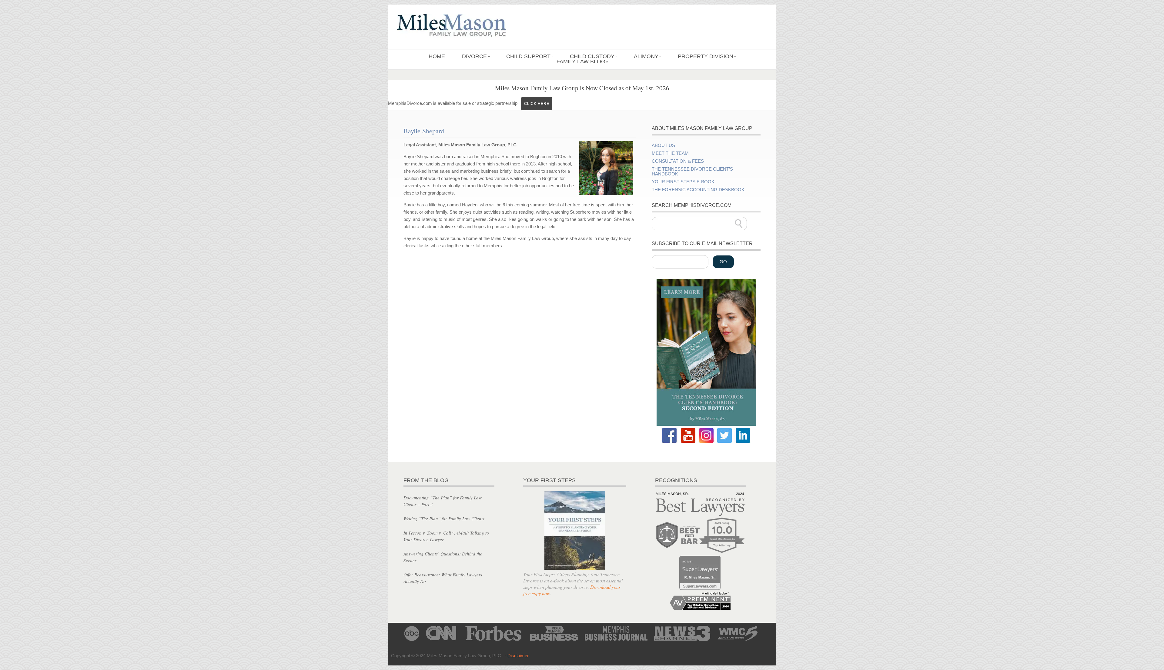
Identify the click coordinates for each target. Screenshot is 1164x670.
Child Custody (593, 56)
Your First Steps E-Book (683, 181)
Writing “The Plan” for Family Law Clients (443, 518)
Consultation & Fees (678, 161)
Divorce (476, 56)
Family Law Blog (582, 61)
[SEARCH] (738, 223)
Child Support (530, 56)
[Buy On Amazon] (706, 424)
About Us (663, 145)
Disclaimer (518, 655)
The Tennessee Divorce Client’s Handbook (692, 171)
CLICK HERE (536, 104)
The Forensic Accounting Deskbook (698, 189)
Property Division (707, 56)
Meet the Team (670, 153)
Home (437, 56)
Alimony (647, 56)
